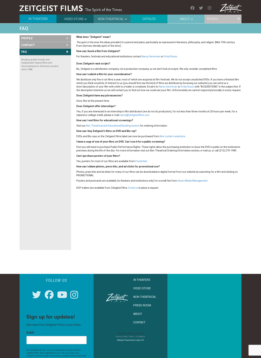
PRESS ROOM (142, 305)
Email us (133, 187)
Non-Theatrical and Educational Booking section (112, 125)
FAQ (24, 51)
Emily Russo (170, 56)
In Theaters (38, 19)
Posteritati (141, 161)
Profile (27, 38)
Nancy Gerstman (151, 56)
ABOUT (137, 314)
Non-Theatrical (111, 19)
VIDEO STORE (142, 288)
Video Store (73, 19)
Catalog (149, 19)
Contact (28, 45)
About (185, 19)
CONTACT (139, 322)
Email (30, 332)
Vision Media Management (193, 180)
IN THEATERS (141, 280)
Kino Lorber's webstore (172, 136)
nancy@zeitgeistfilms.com (134, 115)
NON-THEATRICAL (144, 297)
